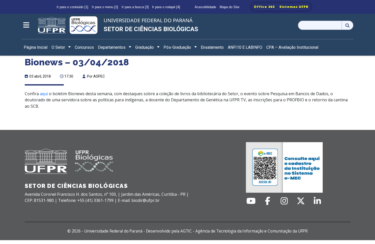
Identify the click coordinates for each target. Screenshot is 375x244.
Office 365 (264, 6)
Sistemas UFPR (293, 6)
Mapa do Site (229, 7)
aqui (44, 93)
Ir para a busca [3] (135, 7)
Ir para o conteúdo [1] (72, 7)
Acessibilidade (205, 7)
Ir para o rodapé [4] (166, 7)
